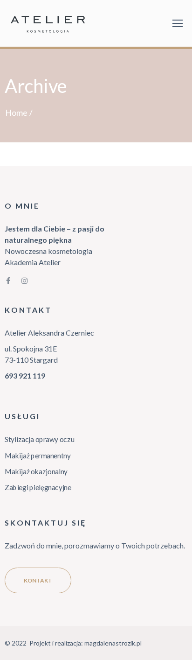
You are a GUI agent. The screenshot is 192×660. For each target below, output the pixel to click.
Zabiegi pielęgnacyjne (38, 487)
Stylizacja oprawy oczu (39, 439)
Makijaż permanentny (38, 455)
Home (16, 112)
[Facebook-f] (8, 280)
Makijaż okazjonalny (36, 471)
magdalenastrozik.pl (113, 643)
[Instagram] (24, 280)
